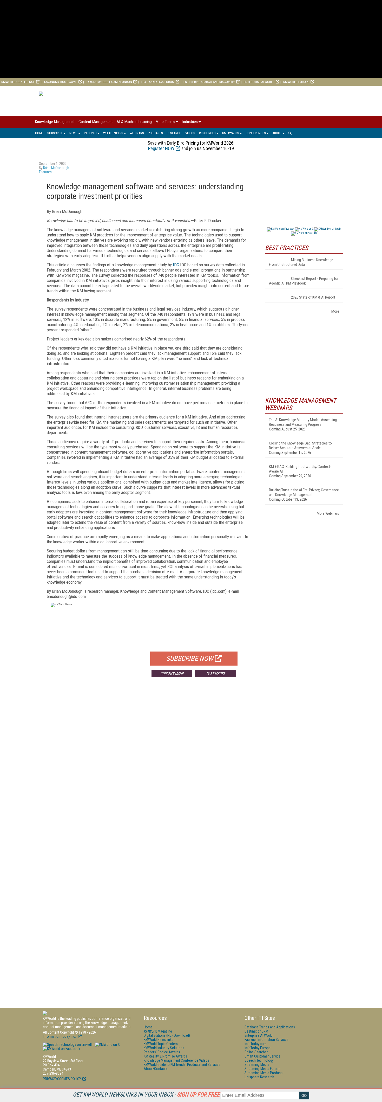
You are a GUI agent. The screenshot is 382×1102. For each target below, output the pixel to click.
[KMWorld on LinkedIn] (68, 1044)
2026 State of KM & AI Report (313, 297)
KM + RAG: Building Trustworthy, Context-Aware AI (300, 469)
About (277, 133)
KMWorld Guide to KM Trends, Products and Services (182, 1064)
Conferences (256, 133)
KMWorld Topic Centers (161, 1044)
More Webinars (328, 513)
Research (174, 133)
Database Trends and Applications (270, 1027)
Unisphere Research (259, 1077)
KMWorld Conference (18, 82)
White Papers (113, 133)
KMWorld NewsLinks (158, 1039)
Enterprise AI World (259, 82)
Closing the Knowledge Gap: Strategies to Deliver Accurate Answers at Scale (300, 445)
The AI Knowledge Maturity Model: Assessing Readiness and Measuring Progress (303, 422)
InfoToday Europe (258, 1048)
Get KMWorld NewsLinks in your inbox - (146, 1094)
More (335, 311)
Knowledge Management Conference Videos (176, 1060)
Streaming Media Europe (262, 1069)
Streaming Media (257, 1064)
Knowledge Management (55, 121)
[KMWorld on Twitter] (107, 1044)
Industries (190, 121)
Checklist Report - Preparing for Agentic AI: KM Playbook (303, 281)
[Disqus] (148, 758)
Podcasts (155, 133)
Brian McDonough (56, 168)
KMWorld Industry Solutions (164, 1048)
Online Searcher (256, 1052)
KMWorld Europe (296, 82)
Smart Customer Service (262, 1056)
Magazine (158, 1031)
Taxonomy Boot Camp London (109, 82)
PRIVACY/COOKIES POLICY (62, 1079)
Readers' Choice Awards (162, 1052)
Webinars (137, 133)
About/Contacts (156, 1069)
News (73, 133)
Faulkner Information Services (266, 1039)
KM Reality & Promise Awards (165, 1056)
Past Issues (215, 674)
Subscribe (55, 133)
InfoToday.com (256, 1044)
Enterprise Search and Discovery (209, 82)
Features (45, 172)
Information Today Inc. (60, 1036)
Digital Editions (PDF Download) (167, 1035)
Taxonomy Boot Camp (60, 82)
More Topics (165, 121)
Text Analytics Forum (158, 82)
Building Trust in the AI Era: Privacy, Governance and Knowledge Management (304, 492)
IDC (176, 264)
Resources (207, 133)
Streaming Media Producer (264, 1073)
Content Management (95, 121)
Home (39, 133)
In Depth (90, 133)
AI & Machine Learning (134, 121)
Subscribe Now (189, 658)
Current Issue (171, 674)
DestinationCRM (256, 1031)
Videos (190, 133)
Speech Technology (259, 1060)
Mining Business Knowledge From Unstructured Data (301, 262)
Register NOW (161, 148)
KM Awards (230, 133)
